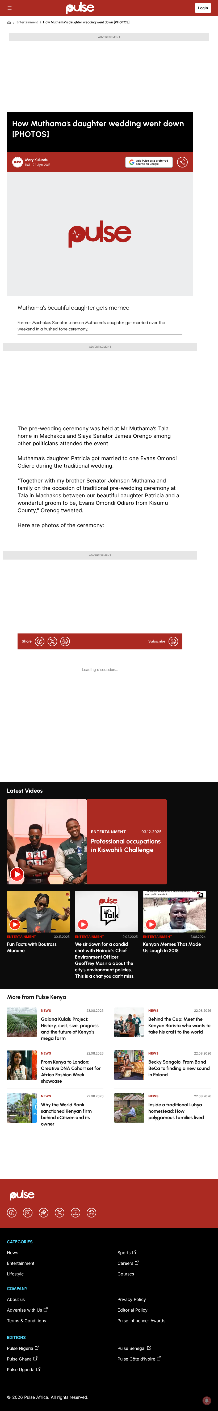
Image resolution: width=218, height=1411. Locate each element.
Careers (125, 1263)
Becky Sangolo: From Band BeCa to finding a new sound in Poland (179, 1068)
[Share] (182, 162)
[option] (38, 938)
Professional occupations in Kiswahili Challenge (126, 845)
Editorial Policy (133, 1310)
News (46, 1011)
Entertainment (27, 22)
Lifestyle (15, 1273)
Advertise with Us (24, 1310)
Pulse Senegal (131, 1348)
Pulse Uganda (21, 1369)
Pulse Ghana (19, 1359)
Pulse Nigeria (20, 1348)
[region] (109, 937)
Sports (124, 1252)
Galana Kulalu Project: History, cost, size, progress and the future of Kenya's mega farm (70, 1028)
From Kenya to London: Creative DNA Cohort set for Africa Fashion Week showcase (71, 1071)
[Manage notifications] (207, 1400)
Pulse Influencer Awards (141, 1320)
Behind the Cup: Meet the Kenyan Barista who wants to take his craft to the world (179, 1025)
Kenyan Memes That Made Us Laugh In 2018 (172, 947)
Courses (126, 1273)
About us (16, 1299)
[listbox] (109, 937)
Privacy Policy (132, 1299)
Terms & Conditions (26, 1320)
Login (203, 8)
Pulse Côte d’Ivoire (136, 1359)
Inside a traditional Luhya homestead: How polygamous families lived (176, 1111)
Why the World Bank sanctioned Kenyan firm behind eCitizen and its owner (66, 1114)
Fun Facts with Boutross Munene (32, 947)
